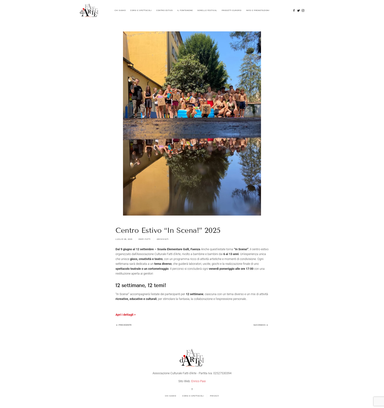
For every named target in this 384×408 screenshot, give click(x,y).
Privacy (214, 396)
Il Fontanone (185, 10)
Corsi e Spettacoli (141, 10)
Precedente (125, 325)
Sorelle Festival (207, 10)
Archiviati (163, 239)
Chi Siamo (120, 10)
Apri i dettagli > (126, 314)
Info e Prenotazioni (258, 10)
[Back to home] (89, 10)
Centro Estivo (164, 10)
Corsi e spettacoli (193, 396)
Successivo (260, 325)
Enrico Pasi (198, 381)
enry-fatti (145, 239)
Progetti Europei (232, 10)
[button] (192, 389)
